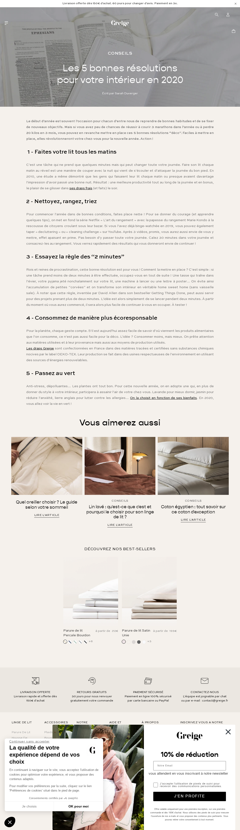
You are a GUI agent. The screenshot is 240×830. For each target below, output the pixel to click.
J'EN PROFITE (189, 796)
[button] (9, 822)
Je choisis (29, 806)
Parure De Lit (21, 732)
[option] (120, 3)
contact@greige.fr (215, 700)
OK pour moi (78, 806)
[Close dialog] (228, 732)
